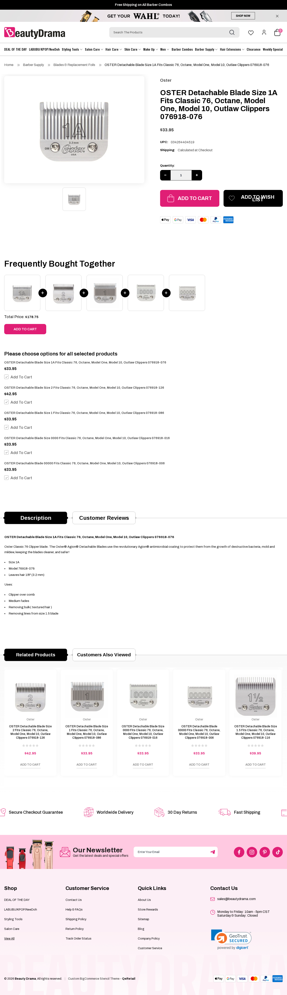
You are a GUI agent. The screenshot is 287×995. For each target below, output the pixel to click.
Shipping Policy (76, 919)
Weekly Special (273, 49)
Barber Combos (182, 49)
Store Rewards (148, 909)
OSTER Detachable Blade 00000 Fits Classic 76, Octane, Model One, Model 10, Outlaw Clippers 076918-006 (84, 463)
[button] (231, 939)
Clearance (254, 49)
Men (163, 49)
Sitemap (143, 919)
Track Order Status (78, 938)
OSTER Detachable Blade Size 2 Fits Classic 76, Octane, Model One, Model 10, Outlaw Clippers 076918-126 (84, 387)
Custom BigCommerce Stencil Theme (94, 978)
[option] (74, 128)
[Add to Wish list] (12, 766)
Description (35, 518)
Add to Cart (195, 198)
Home (8, 65)
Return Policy (75, 929)
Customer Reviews (104, 518)
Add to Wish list (257, 198)
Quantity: (167, 165)
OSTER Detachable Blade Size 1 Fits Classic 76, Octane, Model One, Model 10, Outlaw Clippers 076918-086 (84, 413)
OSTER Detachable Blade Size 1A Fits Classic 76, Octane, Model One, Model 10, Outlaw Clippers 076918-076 (187, 65)
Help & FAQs (74, 909)
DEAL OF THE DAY (15, 49)
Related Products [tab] (35, 654)
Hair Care (112, 49)
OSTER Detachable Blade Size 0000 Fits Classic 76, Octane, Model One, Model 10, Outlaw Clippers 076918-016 (87, 438)
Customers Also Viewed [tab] (104, 654)
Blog (141, 929)
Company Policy (149, 938)
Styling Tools (71, 49)
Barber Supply (205, 49)
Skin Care (131, 49)
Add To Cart (21, 377)
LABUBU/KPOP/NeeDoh (44, 49)
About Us (144, 900)
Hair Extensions (231, 49)
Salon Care (93, 49)
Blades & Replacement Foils (74, 65)
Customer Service (150, 948)
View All (9, 938)
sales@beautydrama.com (236, 899)
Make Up (149, 49)
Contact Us (74, 900)
